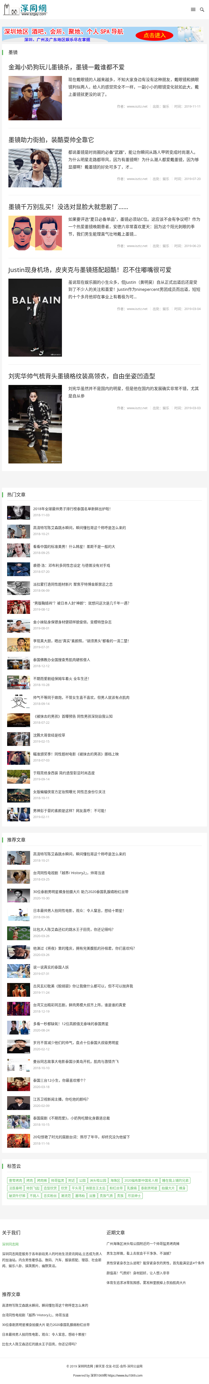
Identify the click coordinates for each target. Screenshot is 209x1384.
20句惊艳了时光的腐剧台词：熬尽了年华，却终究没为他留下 (81, 1136)
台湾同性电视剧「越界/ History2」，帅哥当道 (69, 872)
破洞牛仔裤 (17, 1195)
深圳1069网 (98, 1375)
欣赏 (64, 1188)
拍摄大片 (168, 1188)
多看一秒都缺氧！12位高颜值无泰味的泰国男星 (71, 1023)
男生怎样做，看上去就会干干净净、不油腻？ (140, 1253)
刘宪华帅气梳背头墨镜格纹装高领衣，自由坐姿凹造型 (81, 376)
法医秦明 (15, 1188)
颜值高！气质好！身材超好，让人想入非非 (138, 1273)
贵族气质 (106, 1195)
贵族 (120, 1195)
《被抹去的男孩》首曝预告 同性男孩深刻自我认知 (73, 716)
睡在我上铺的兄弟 (175, 1180)
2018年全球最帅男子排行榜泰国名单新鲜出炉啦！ (73, 508)
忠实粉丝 (50, 1195)
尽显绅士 (134, 1195)
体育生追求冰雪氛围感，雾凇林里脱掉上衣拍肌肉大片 (146, 1282)
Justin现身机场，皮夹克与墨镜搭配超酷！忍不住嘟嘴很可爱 (90, 269)
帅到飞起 (33, 1188)
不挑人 (35, 1195)
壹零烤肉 (15, 1180)
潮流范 (66, 1195)
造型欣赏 (50, 1188)
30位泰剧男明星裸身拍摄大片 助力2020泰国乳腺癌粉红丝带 (80, 891)
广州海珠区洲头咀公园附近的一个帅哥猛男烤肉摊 (143, 1243)
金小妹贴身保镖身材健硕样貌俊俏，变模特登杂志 (72, 621)
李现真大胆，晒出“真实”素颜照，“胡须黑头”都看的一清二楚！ (82, 640)
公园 (82, 1180)
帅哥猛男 (57, 1180)
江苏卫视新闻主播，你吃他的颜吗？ (61, 1099)
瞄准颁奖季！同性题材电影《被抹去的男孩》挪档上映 (76, 754)
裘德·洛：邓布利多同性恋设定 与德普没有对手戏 (71, 565)
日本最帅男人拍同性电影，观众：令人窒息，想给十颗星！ (79, 910)
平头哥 (77, 1188)
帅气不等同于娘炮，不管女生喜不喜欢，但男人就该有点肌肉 (81, 697)
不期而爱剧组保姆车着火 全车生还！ (62, 678)
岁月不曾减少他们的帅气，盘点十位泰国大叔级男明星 (76, 1042)
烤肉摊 (42, 1180)
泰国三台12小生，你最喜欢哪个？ (60, 1080)
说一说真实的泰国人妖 (51, 967)
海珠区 (115, 1180)
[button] (193, 10)
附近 (71, 1180)
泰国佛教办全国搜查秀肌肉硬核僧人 (61, 659)
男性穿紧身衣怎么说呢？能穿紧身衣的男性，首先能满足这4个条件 (155, 1263)
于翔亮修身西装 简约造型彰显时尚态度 (64, 772)
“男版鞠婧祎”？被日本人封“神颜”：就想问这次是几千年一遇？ (82, 603)
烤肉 (29, 1180)
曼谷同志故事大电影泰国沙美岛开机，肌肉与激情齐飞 (76, 1061)
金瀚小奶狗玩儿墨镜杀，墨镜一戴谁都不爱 (66, 67)
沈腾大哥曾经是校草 (49, 735)
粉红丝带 (116, 1188)
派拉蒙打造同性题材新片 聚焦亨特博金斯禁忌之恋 (73, 584)
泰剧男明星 (149, 1188)
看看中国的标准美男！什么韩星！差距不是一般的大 (74, 546)
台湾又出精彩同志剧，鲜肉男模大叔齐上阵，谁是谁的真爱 (79, 1004)
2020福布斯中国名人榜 (141, 1180)
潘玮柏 (80, 1195)
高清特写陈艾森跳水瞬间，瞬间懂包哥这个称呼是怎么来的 (79, 527)
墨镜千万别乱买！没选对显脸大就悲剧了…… (68, 206)
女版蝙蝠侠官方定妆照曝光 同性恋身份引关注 (69, 791)
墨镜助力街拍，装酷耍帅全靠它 (51, 139)
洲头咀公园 (98, 1180)
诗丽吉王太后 (96, 1188)
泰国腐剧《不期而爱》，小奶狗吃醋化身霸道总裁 (71, 1118)
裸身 (182, 1188)
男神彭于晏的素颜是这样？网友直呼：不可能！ (70, 810)
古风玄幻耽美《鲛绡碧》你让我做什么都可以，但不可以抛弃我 (83, 986)
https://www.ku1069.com (125, 1375)
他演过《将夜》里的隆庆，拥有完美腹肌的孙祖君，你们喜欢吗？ (85, 948)
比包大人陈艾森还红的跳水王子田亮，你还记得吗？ (74, 929)
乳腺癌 (132, 1188)
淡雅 (92, 1195)
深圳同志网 (10, 1244)
